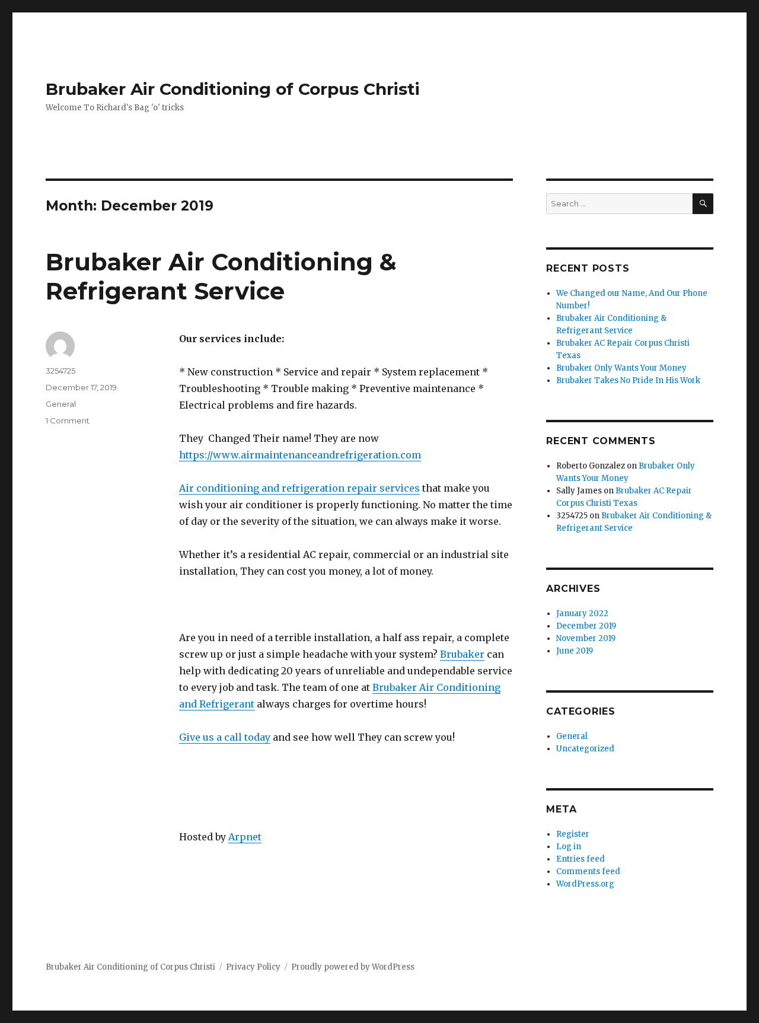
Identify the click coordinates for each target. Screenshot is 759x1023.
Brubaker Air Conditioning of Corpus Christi (233, 89)
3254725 (60, 370)
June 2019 (574, 651)
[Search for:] (619, 204)
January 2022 (582, 613)
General (61, 404)
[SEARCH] (703, 203)
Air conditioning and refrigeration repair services (299, 488)
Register (572, 834)
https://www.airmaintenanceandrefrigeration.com (300, 455)
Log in (568, 847)
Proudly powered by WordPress (352, 967)
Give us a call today (224, 737)
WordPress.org (585, 884)
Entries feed (580, 859)
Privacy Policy (253, 967)
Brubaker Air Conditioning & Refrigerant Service (221, 276)
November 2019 (586, 638)
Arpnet (244, 837)
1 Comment (68, 420)
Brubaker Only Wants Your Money (621, 368)
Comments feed (588, 871)
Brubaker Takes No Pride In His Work (628, 380)
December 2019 (586, 626)
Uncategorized (585, 749)
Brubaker (462, 654)
